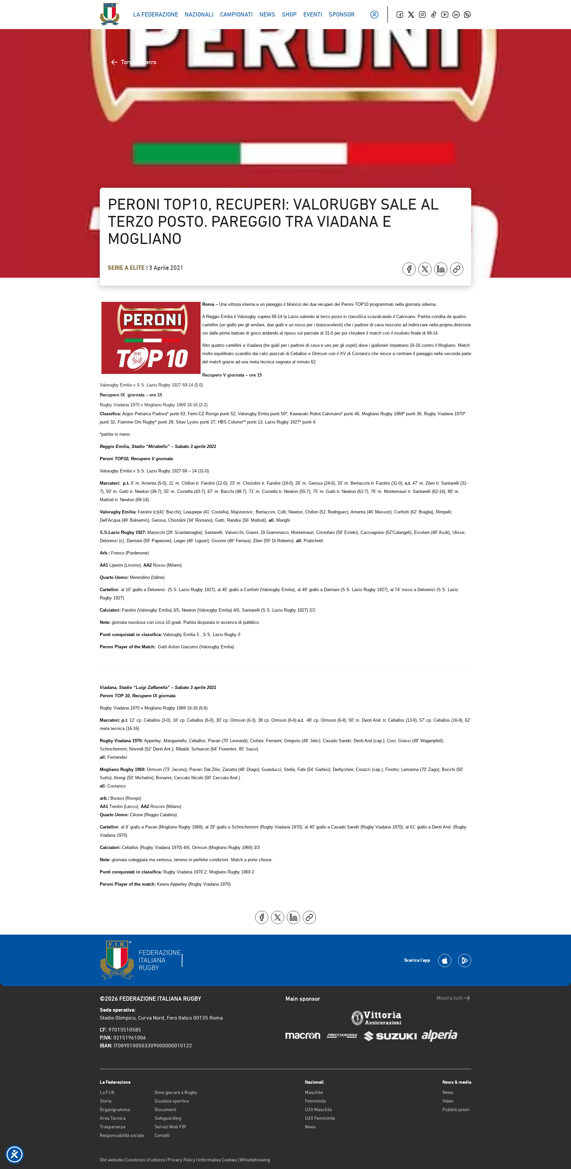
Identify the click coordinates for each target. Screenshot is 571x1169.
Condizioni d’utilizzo (145, 1159)
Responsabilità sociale (122, 1135)
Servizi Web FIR (170, 1126)
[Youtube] (445, 15)
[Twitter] (411, 15)
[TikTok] (434, 15)
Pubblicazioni (455, 1109)
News (310, 1126)
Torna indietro (138, 62)
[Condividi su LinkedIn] (440, 269)
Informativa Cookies (217, 1159)
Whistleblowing (255, 1159)
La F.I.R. (107, 1092)
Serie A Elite (127, 267)
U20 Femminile (320, 1118)
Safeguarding (168, 1118)
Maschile (314, 1092)
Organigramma (115, 1109)
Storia (105, 1101)
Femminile (315, 1101)
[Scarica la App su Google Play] (464, 960)
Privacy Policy (181, 1159)
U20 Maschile (318, 1109)
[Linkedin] (456, 15)
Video (447, 1101)
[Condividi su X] (425, 269)
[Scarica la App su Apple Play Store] (444, 960)
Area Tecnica (113, 1118)
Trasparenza (112, 1126)
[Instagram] (422, 15)
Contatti (162, 1135)
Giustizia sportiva (172, 1101)
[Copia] (456, 269)
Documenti (165, 1109)
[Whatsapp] (467, 15)
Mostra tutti (450, 998)
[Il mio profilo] (374, 15)
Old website (111, 1159)
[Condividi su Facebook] (409, 269)
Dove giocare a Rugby (176, 1092)
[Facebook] (400, 15)
